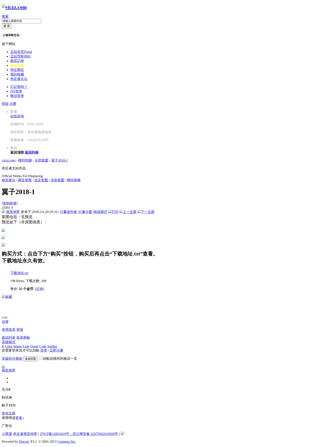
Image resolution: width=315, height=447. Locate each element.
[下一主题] (145, 212)
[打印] (113, 212)
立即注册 (56, 350)
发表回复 (30, 358)
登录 (43, 350)
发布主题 (8, 413)
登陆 (5, 104)
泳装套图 (57, 180)
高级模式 (8, 342)
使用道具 (8, 329)
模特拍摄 (25, 160)
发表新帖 (23, 337)
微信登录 (17, 96)
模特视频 (74, 180)
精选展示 (8, 180)
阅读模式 (100, 212)
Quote (34, 346)
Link (26, 346)
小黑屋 (7, 434)
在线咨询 (17, 116)
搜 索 (6, 25)
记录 (39, 289)
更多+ (19, 418)
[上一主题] (127, 212)
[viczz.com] (14, 7)
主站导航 (20, 56)
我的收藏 (17, 74)
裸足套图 (25, 180)
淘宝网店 (17, 70)
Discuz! (24, 441)
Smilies (52, 346)
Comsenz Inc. (66, 441)
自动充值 (17, 65)
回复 (5, 321)
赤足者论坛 (18, 79)
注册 (12, 104)
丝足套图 (41, 180)
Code (42, 346)
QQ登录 (16, 91)
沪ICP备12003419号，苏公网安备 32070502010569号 (79, 434)
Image (18, 346)
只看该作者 (68, 212)
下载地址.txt (19, 273)
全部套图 (41, 160)
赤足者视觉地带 (25, 434)
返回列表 (8, 337)
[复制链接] (10, 203)
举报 (19, 329)
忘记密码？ (18, 87)
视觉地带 (13, 212)
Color (9, 346)
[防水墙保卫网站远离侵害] (122, 434)
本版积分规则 (12, 358)
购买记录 (17, 61)
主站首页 (21, 52)
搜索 (5, 16)
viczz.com (8, 160)
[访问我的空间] (3, 367)
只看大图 (85, 212)
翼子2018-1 (59, 160)
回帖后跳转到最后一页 (60, 358)
